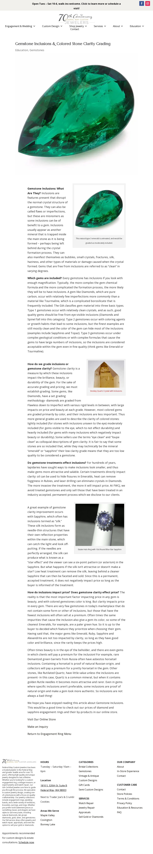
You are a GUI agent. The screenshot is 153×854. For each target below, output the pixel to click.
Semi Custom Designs (91, 789)
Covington (46, 820)
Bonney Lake (47, 824)
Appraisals (85, 812)
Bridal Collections (88, 766)
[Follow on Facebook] (141, 3)
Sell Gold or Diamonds (91, 816)
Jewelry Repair (87, 807)
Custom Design (50, 26)
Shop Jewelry (76, 26)
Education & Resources (130, 807)
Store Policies (124, 794)
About (116, 26)
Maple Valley (47, 815)
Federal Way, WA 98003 (53, 790)
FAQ (119, 812)
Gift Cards (84, 785)
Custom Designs (88, 780)
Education (135, 26)
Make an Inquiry (37, 726)
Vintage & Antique (89, 775)
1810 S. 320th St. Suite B (53, 785)
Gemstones (37, 50)
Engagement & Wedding (18, 26)
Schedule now (26, 842)
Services (98, 26)
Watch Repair (86, 803)
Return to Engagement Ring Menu (49, 734)
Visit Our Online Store (41, 719)
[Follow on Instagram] (147, 3)
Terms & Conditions (128, 798)
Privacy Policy (124, 803)
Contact (74, 29)
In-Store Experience (128, 771)
